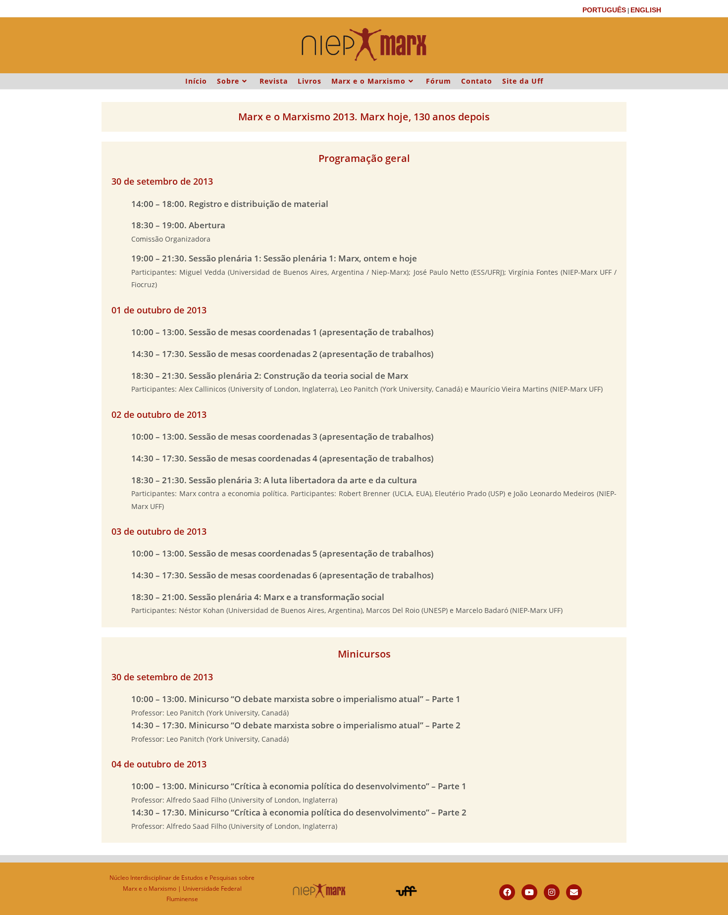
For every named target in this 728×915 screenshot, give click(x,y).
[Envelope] (574, 892)
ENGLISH (645, 10)
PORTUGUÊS (604, 10)
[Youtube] (529, 892)
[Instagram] (552, 892)
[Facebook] (507, 892)
